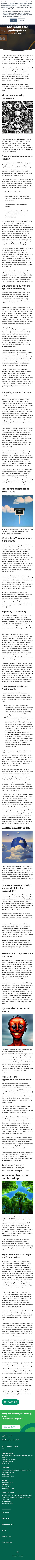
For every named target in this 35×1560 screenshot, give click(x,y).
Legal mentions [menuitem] (7, 1542)
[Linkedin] (17, 1552)
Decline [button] (22, 20)
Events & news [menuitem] (6, 1536)
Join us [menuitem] (4, 1530)
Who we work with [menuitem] (8, 1524)
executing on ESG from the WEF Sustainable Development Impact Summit (17, 1001)
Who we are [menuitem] (6, 1512)
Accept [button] (13, 20)
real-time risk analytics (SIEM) (20, 722)
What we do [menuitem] (6, 1518)
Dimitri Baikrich (19, 33)
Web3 (7, 86)
